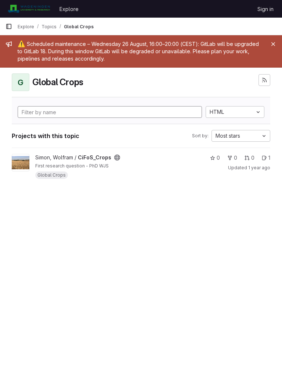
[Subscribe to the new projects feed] (264, 80)
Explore (69, 9)
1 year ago (259, 167)
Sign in (265, 9)
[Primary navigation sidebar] (9, 26)
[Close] (273, 44)
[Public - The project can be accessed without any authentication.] (117, 157)
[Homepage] (29, 9)
